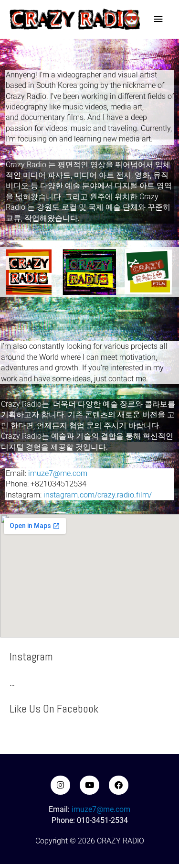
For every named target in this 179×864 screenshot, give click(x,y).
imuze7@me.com (57, 473)
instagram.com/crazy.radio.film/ (97, 494)
